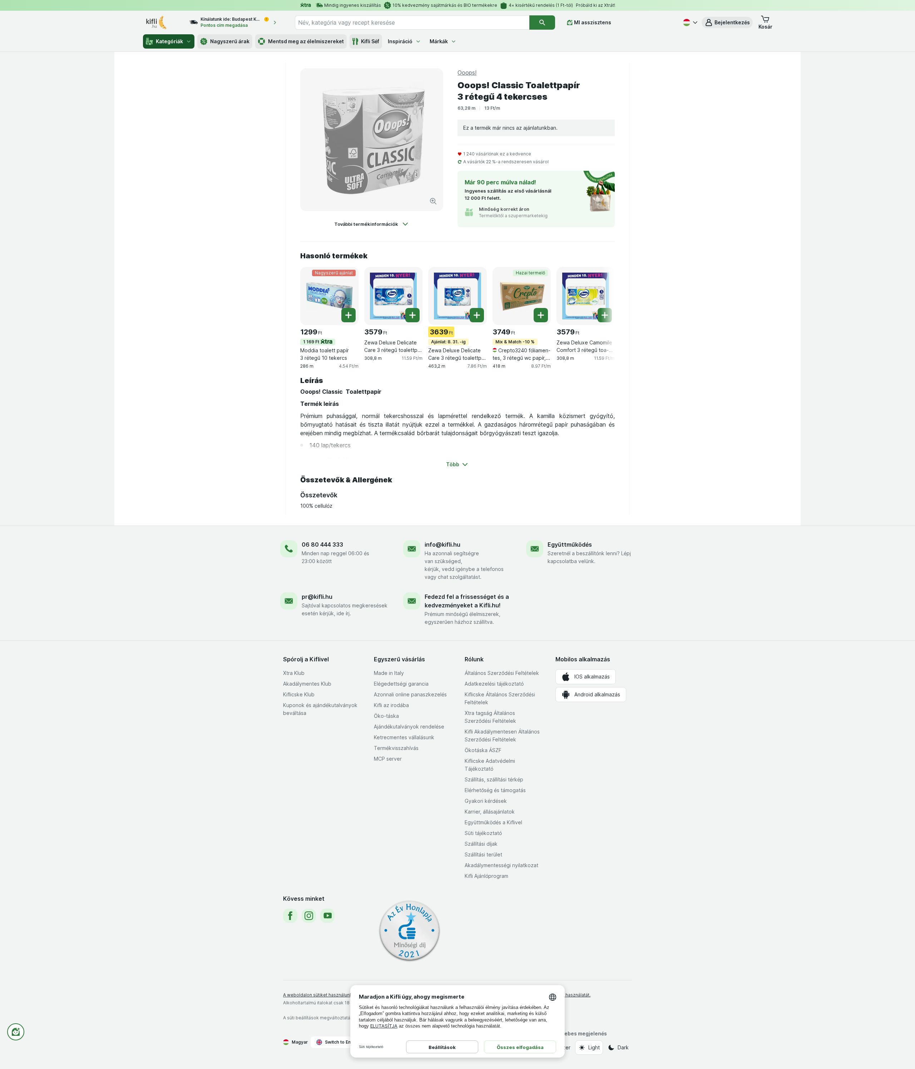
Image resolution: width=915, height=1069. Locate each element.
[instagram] (309, 916)
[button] (727, 22)
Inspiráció (400, 41)
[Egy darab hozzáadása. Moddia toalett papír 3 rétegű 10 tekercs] (348, 315)
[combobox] (412, 22)
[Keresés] (542, 22)
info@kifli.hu (442, 544)
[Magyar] (689, 22)
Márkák (439, 41)
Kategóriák (169, 41)
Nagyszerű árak (229, 41)
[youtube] (327, 916)
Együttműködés (570, 544)
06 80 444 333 (322, 544)
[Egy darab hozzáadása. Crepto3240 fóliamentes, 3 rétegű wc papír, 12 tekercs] (541, 315)
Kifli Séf (370, 41)
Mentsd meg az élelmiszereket (306, 41)
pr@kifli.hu (317, 596)
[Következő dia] (600, 295)
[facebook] (290, 916)
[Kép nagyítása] (433, 201)
